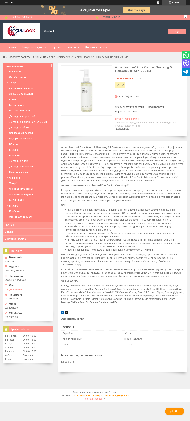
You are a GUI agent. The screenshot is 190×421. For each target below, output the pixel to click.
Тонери (13, 82)
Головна (11, 47)
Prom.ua (113, 392)
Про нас (57, 47)
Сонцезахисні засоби (21, 133)
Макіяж (13, 149)
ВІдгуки (9, 231)
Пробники (14, 155)
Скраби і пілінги (18, 77)
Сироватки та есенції (21, 88)
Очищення (39, 57)
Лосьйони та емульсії (21, 94)
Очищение (15, 71)
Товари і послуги (32, 47)
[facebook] (62, 313)
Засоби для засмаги (20, 216)
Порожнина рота (19, 172)
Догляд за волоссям (21, 166)
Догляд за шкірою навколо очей (28, 121)
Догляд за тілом (18, 161)
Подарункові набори (21, 138)
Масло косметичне (20, 110)
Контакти (73, 47)
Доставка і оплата (96, 47)
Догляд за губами (19, 127)
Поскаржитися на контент (85, 395)
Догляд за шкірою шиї (22, 116)
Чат (177, 411)
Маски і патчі (16, 105)
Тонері (13, 183)
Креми (13, 99)
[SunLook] (21, 31)
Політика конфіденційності (115, 395)
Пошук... (177, 31)
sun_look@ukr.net (14, 289)
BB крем (14, 144)
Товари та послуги (19, 57)
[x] (66, 313)
